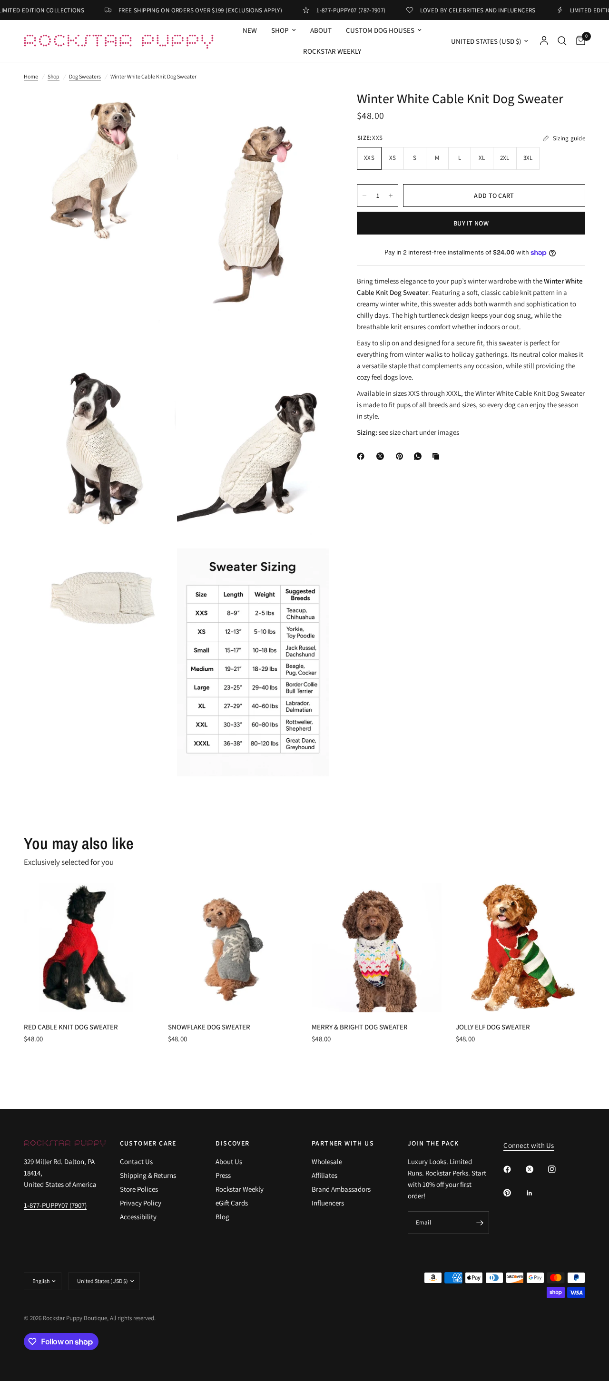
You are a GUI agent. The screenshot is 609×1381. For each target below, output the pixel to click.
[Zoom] (156, 110)
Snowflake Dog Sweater (209, 1026)
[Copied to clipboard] (437, 456)
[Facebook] (362, 456)
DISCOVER (232, 1143)
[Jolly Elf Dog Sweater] (521, 948)
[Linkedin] (536, 1193)
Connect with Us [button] (528, 1145)
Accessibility (138, 1216)
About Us (229, 1161)
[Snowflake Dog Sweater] (233, 948)
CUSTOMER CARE (148, 1143)
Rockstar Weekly (332, 51)
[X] (382, 456)
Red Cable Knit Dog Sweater (71, 1026)
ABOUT (321, 30)
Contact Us (136, 1161)
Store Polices (139, 1189)
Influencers (328, 1202)
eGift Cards (232, 1202)
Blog (222, 1216)
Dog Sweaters (85, 76)
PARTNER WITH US (343, 1143)
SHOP (280, 30)
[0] (578, 41)
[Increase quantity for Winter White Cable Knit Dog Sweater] (390, 195)
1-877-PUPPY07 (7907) (55, 1205)
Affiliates (324, 1175)
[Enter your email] (479, 1222)
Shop (53, 76)
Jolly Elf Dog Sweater (493, 1026)
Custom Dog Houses (380, 30)
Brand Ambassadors (341, 1189)
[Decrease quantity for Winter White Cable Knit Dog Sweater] (364, 195)
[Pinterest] (401, 456)
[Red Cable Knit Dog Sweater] (89, 948)
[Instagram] (558, 1169)
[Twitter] (536, 1169)
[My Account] (544, 41)
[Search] (562, 41)
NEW (250, 30)
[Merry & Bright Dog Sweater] (377, 948)
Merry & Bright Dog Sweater (360, 1026)
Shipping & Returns (148, 1175)
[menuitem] (250, 30)
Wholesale (327, 1161)
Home (31, 76)
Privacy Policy (140, 1202)
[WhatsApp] (419, 456)
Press (223, 1175)
